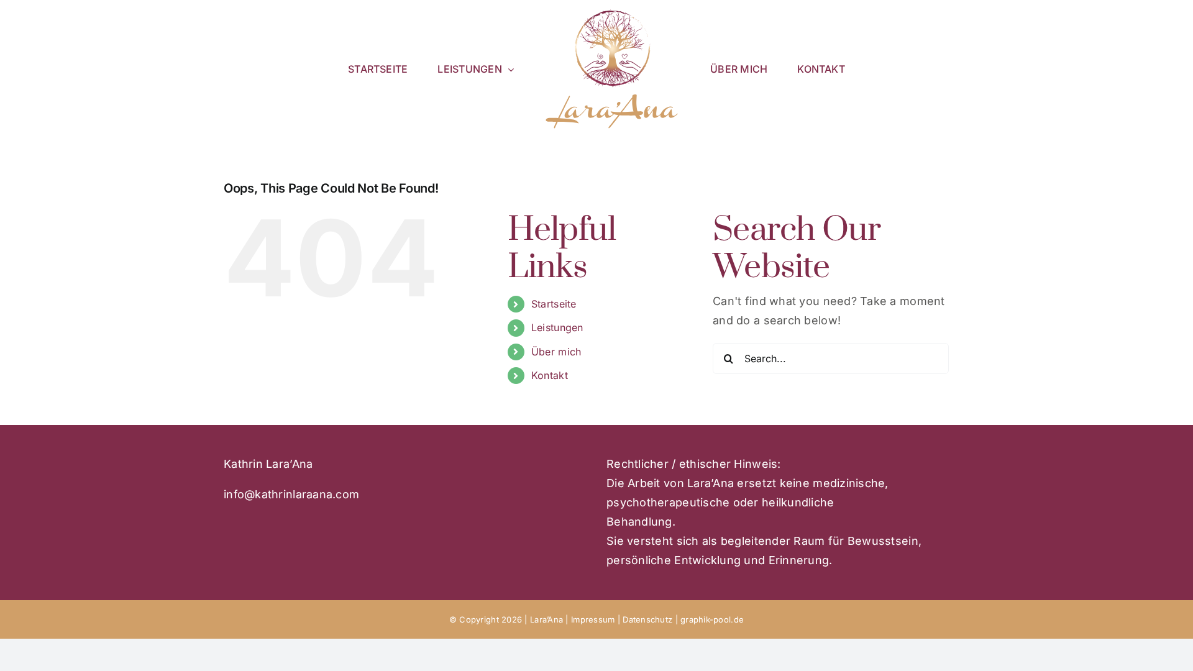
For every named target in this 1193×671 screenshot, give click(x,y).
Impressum (593, 619)
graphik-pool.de (712, 619)
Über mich (556, 351)
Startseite (554, 304)
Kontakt (549, 375)
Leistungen (557, 327)
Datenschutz (649, 619)
